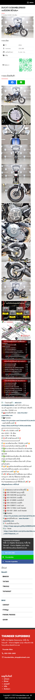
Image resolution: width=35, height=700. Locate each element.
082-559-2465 (10, 553)
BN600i (6, 576)
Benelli (4, 572)
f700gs (6, 609)
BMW (3, 600)
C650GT (6, 604)
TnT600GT (7, 591)
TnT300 (6, 581)
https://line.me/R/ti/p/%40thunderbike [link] (16, 425)
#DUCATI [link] (18, 402)
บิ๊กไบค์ (6, 681)
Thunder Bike (7, 649)
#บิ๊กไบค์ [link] (16, 484)
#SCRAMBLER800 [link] (7, 405)
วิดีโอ (5, 686)
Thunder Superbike (11, 562)
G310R (5, 619)
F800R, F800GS (9, 614)
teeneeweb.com (24, 698)
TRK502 (6, 586)
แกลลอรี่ (6, 684)
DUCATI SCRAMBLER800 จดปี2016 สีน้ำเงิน (13, 9)
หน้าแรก (6, 679)
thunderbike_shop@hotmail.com (17, 657)
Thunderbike (9, 557)
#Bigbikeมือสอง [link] (7, 484)
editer (15, 15)
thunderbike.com (22, 695)
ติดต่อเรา (7, 689)
